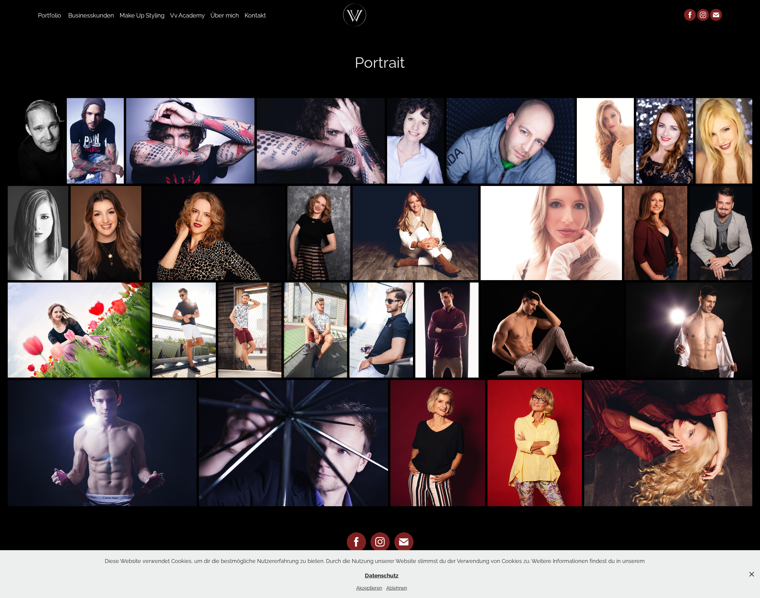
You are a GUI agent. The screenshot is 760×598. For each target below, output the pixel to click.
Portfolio (49, 15)
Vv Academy (187, 15)
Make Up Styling (142, 15)
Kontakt (255, 15)
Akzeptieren (369, 587)
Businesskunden (91, 15)
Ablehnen (396, 587)
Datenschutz (381, 575)
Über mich (224, 15)
